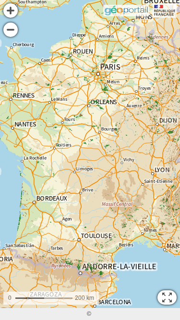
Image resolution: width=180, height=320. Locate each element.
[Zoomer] (10, 10)
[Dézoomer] (10, 30)
